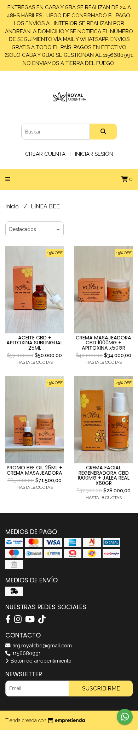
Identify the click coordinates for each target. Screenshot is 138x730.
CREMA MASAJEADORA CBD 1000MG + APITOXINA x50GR (103, 342)
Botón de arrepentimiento (40, 661)
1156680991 (26, 653)
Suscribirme (101, 688)
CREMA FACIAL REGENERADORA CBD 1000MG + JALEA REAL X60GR (103, 475)
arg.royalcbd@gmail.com (41, 645)
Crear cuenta (45, 154)
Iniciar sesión (94, 154)
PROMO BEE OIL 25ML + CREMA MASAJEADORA (34, 470)
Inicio (12, 206)
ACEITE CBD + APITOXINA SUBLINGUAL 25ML (34, 342)
